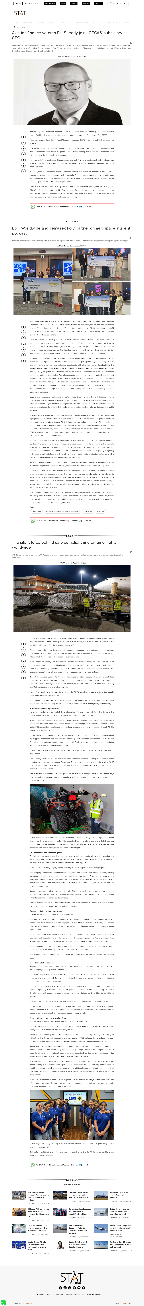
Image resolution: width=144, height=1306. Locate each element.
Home (15, 23)
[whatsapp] (23, 148)
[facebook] (108, 3)
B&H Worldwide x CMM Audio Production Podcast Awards (62, 511)
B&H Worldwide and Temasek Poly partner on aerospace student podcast (71, 231)
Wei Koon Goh (88, 511)
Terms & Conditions (94, 1294)
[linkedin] (114, 3)
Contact (69, 1294)
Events (63, 3)
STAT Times (31, 1203)
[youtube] (117, 3)
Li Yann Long (100, 511)
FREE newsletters (50, 3)
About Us (40, 1294)
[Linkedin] (23, 154)
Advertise (50, 1294)
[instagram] (121, 3)
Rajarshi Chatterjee (115, 1234)
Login (98, 4)
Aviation (23, 27)
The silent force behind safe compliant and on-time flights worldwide (64, 545)
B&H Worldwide (36, 511)
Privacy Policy (79, 1294)
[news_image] (19, 1195)
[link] (23, 171)
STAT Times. (30, 1303)
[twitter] (111, 3)
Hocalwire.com (126, 1303)
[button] (72, 42)
